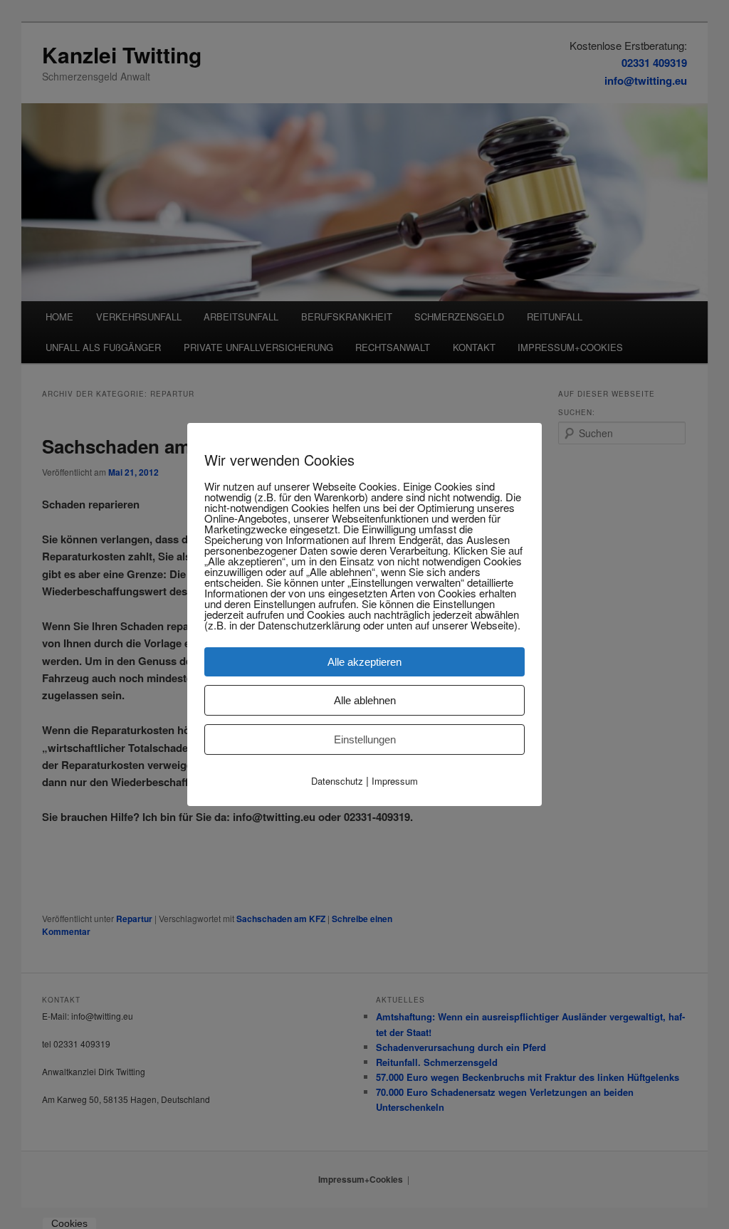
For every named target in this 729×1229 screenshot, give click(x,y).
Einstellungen (365, 739)
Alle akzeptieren (364, 662)
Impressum (395, 781)
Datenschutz (337, 781)
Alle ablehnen (365, 700)
